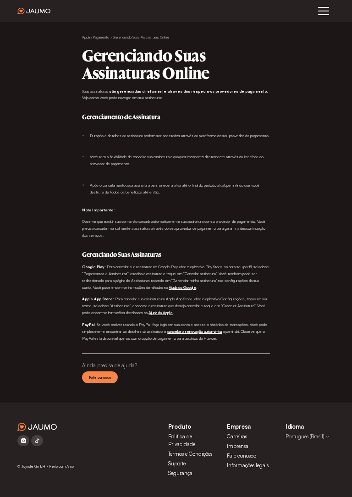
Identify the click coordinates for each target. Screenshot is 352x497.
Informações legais (248, 465)
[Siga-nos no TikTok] (37, 441)
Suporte (177, 463)
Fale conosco (100, 377)
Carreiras (237, 436)
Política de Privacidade (181, 440)
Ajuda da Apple (160, 312)
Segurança (180, 473)
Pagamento (101, 37)
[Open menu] (324, 11)
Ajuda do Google (182, 287)
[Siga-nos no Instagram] (23, 441)
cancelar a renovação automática (194, 331)
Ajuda (86, 37)
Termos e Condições (190, 454)
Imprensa (237, 446)
